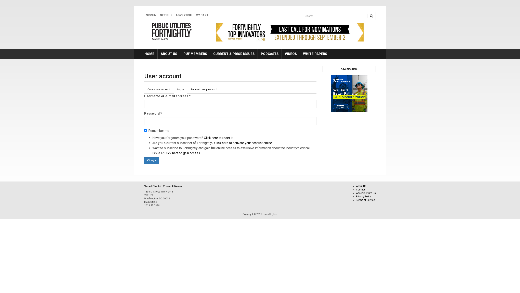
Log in (182, 91)
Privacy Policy (364, 196)
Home (149, 54)
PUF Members (195, 54)
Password (153, 113)
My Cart (202, 15)
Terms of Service (365, 200)
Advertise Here (349, 69)
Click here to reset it (218, 138)
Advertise (184, 15)
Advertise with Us (366, 193)
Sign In (151, 15)
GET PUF (166, 15)
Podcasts (269, 54)
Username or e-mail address (167, 96)
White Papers (315, 54)
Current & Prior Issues (234, 54)
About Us (169, 54)
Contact (360, 189)
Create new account (158, 89)
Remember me (158, 131)
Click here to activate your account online (243, 143)
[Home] (172, 31)
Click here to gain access (182, 153)
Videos (291, 54)
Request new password (204, 89)
